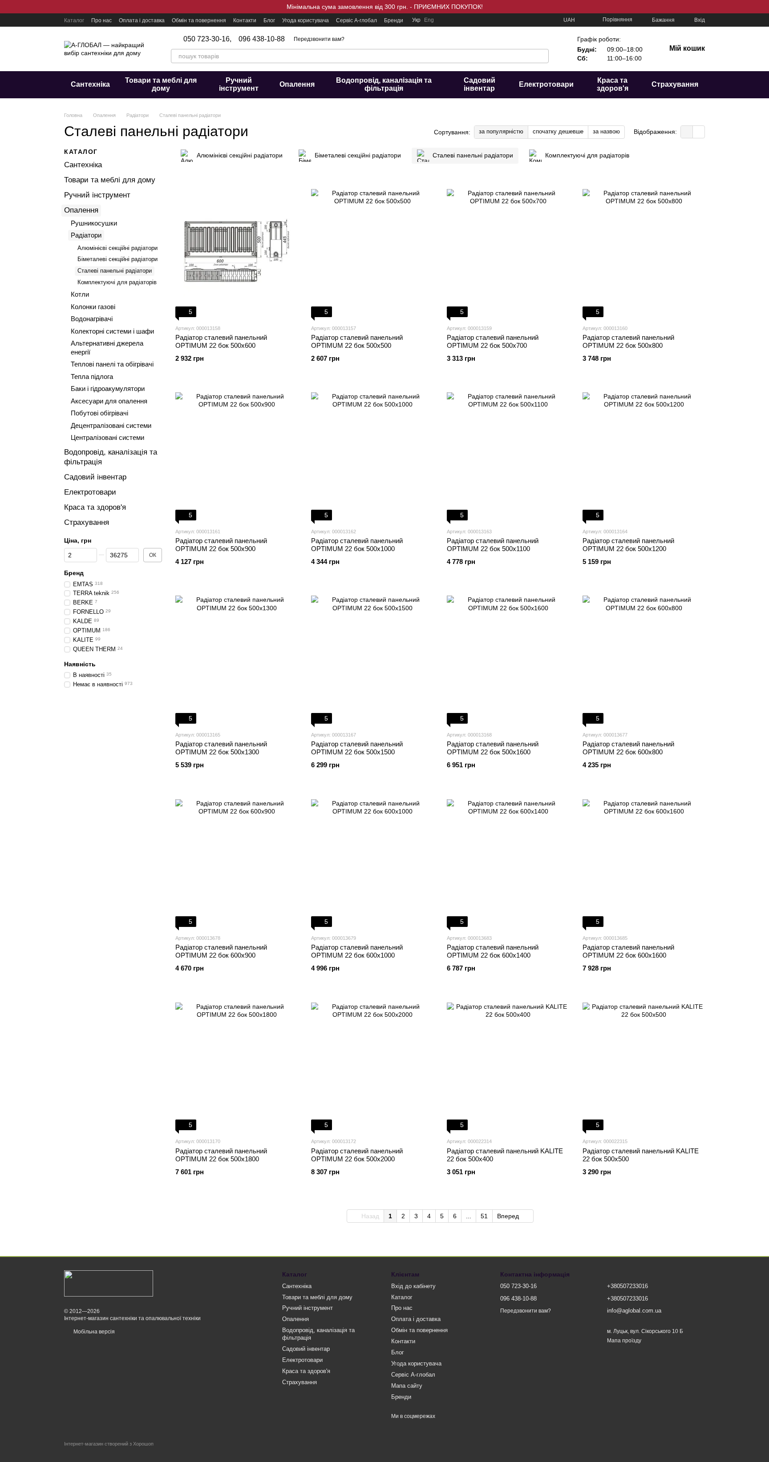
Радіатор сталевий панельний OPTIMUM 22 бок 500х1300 (221, 748)
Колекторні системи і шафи (112, 330)
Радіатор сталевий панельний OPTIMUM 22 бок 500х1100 (492, 544)
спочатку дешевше (558, 131)
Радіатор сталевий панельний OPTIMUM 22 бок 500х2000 (357, 1155)
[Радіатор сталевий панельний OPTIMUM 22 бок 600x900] (236, 860)
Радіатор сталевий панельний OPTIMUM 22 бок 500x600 (221, 341)
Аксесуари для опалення (109, 400)
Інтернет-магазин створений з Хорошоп (109, 1443)
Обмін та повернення (199, 20)
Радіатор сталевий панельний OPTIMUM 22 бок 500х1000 (357, 544)
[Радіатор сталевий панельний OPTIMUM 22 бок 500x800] (644, 250)
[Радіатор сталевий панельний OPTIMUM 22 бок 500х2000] (372, 1063)
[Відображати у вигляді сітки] (687, 132)
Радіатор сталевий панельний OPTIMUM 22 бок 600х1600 (628, 951)
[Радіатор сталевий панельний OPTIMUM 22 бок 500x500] (372, 250)
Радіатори (86, 235)
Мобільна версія (93, 1332)
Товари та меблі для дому (161, 84)
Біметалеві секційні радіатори (117, 259)
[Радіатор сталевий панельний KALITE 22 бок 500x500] (644, 1063)
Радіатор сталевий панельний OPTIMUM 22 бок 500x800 (628, 341)
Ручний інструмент (239, 84)
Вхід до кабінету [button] (413, 1286)
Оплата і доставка (142, 20)
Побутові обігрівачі (99, 413)
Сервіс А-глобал (356, 20)
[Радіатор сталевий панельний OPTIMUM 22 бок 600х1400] (508, 860)
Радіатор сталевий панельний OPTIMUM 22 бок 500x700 (492, 341)
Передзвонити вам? (319, 39)
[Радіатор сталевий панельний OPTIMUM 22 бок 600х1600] (644, 860)
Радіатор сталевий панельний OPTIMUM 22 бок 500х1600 (492, 748)
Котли (80, 294)
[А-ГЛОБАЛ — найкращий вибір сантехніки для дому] (108, 1283)
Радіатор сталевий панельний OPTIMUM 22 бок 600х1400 (492, 951)
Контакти (244, 20)
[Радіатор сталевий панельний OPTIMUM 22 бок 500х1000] (372, 453)
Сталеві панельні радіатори (114, 270)
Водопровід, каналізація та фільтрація (384, 84)
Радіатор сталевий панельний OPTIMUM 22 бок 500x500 (357, 341)
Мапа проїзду (624, 1340)
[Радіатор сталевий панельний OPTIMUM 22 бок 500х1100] (508, 453)
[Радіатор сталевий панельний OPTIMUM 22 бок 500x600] (236, 250)
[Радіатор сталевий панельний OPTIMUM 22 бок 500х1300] (236, 657)
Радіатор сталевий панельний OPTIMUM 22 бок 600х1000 (357, 951)
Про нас (101, 20)
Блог (269, 20)
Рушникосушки (94, 222)
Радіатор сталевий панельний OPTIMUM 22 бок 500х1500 (357, 748)
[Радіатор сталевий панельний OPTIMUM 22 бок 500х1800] (236, 1063)
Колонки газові (93, 306)
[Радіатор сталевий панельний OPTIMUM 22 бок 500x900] (236, 453)
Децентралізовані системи (111, 425)
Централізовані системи (107, 437)
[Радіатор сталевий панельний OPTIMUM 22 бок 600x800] (644, 657)
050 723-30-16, (207, 39)
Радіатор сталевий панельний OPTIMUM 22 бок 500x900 (221, 544)
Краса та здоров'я (612, 84)
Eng (429, 20)
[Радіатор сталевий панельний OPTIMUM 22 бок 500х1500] (372, 657)
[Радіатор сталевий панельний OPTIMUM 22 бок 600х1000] (372, 860)
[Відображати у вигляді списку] (698, 132)
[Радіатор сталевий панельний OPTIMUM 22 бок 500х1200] (644, 453)
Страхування (675, 84)
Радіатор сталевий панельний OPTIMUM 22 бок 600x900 (221, 951)
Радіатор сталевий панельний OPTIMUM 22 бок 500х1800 (221, 1155)
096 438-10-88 (262, 39)
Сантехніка (90, 84)
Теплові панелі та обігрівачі (112, 364)
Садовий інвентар (479, 84)
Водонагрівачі (92, 318)
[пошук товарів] (541, 56)
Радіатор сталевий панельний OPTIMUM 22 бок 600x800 (628, 748)
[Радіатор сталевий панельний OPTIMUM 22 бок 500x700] (508, 250)
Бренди (393, 20)
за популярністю (501, 131)
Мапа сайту (406, 1385)
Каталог (74, 20)
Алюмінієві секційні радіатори (117, 247)
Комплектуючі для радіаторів (117, 282)
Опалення (297, 84)
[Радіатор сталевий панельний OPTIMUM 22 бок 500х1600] (508, 657)
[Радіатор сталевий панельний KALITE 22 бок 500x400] (508, 1063)
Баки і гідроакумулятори (108, 388)
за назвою (606, 131)
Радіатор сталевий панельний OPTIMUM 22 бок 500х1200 (628, 544)
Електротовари (546, 84)
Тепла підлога (92, 376)
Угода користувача (305, 20)
